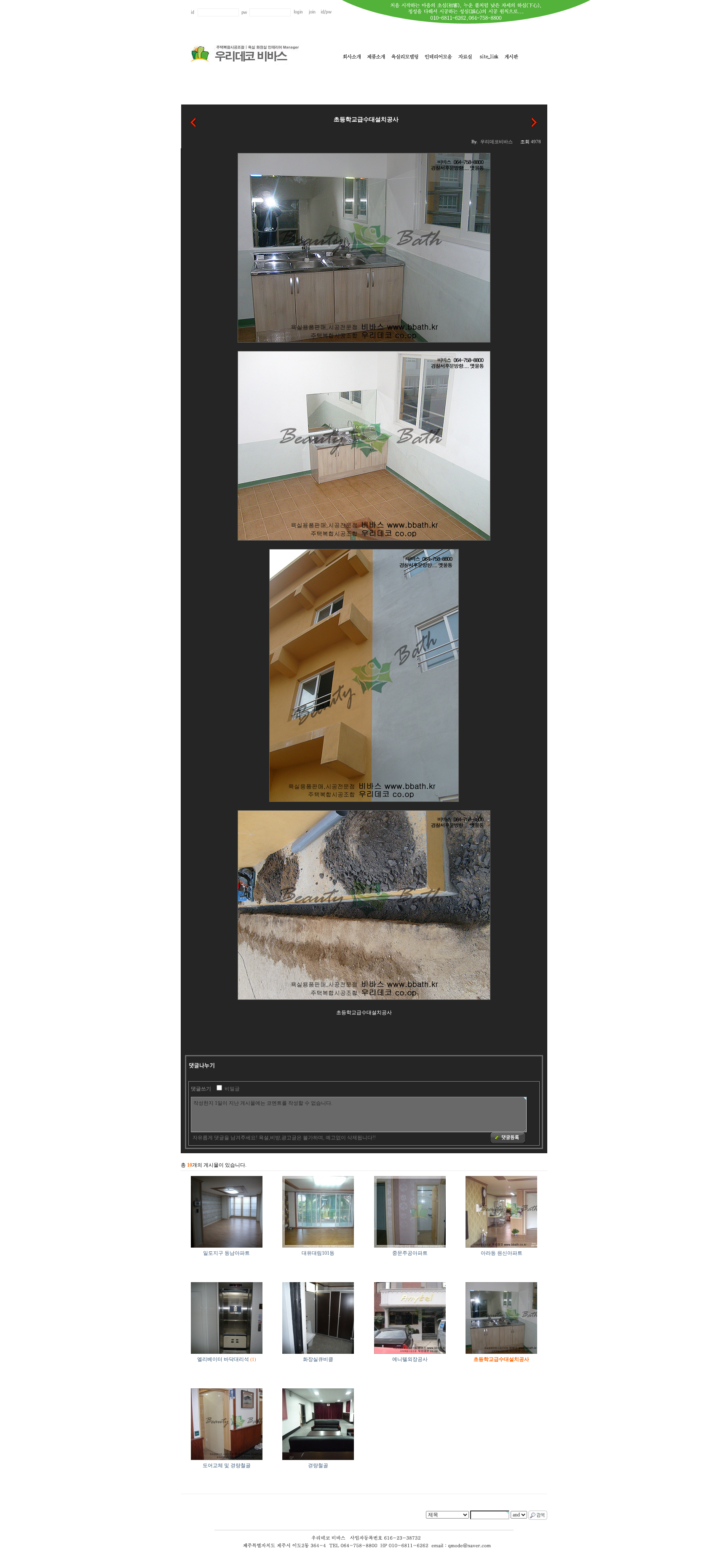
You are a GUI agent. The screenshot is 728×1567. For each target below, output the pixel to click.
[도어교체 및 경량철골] (534, 122)
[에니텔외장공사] (193, 122)
